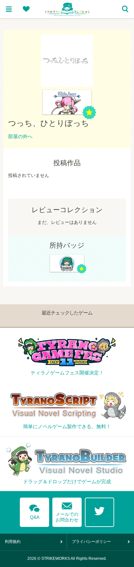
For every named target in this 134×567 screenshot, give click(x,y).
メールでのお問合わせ (67, 511)
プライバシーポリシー (91, 541)
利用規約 (12, 541)
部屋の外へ (20, 136)
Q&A (34, 511)
